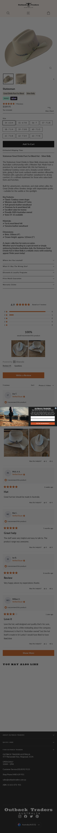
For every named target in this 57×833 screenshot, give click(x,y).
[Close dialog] (55, 408)
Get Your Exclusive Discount (42, 423)
